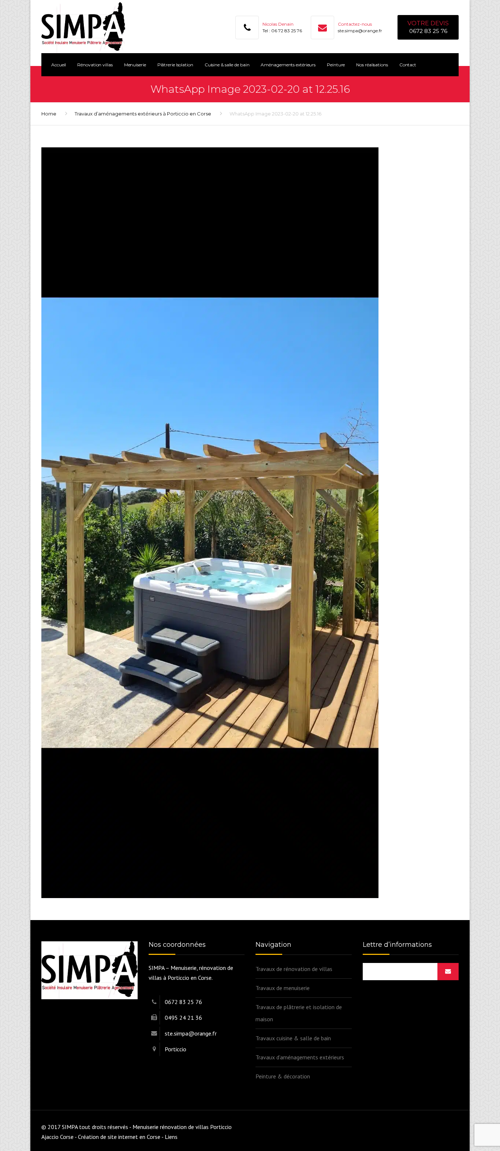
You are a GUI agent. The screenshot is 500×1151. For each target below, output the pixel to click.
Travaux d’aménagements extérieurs (299, 1057)
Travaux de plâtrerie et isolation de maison (298, 1013)
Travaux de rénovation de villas (293, 968)
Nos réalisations (372, 64)
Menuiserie (135, 64)
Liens (171, 1136)
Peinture (336, 64)
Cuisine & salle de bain (227, 64)
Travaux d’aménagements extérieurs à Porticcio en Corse (143, 114)
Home (48, 114)
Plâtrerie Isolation (175, 64)
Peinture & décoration (282, 1076)
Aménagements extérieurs (288, 64)
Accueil (58, 64)
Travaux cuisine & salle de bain (293, 1038)
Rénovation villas (94, 64)
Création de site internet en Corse (119, 1136)
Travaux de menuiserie (282, 988)
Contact (407, 64)
